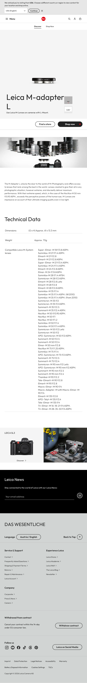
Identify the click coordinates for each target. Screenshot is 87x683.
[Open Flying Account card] (74, 18)
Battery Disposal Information (16, 667)
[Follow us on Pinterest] (36, 647)
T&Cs (50, 667)
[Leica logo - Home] (43, 19)
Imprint (8, 661)
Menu (12, 18)
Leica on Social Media (67, 647)
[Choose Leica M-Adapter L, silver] (68, 109)
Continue (34, 11)
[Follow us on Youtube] (12, 647)
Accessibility (50, 661)
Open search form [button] (69, 18)
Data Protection (20, 661)
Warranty (63, 661)
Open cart (80, 18)
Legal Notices (36, 661)
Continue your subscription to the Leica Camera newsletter (79, 495)
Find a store (45, 124)
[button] (79, 537)
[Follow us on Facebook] (18, 647)
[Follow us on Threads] (30, 647)
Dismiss (42, 10)
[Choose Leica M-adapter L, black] (68, 100)
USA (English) (11, 11)
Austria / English (28, 537)
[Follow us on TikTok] (24, 647)
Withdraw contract (69, 625)
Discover (20, 460)
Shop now (70, 124)
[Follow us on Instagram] (7, 647)
